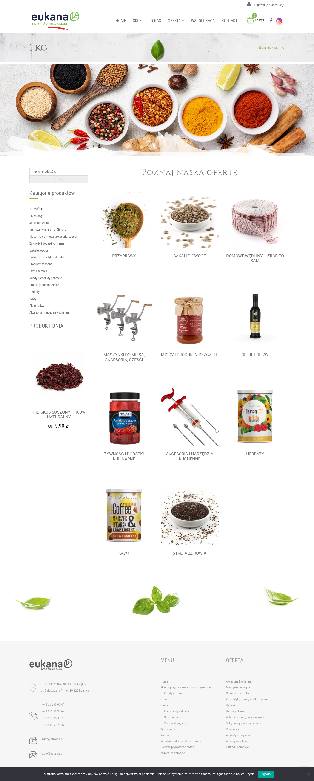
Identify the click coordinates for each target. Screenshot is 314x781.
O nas (164, 699)
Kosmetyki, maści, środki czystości (247, 699)
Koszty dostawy (174, 693)
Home (164, 681)
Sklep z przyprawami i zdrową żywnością (185, 687)
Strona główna (267, 47)
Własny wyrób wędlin (239, 741)
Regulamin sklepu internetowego (181, 741)
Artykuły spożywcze (238, 735)
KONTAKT (229, 20)
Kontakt (165, 735)
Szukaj (59, 179)
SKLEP (138, 20)
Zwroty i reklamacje (172, 753)
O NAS (156, 20)
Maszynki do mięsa (238, 687)
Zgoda (266, 774)
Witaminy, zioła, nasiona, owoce (246, 717)
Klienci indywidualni (176, 711)
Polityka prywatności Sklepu (178, 747)
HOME (121, 20)
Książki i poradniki (237, 747)
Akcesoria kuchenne (238, 681)
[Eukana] (57, 20)
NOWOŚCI (35, 209)
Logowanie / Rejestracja (269, 5)
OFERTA (174, 20)
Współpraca (168, 729)
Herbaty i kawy (235, 711)
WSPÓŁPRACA (203, 20)
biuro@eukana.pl (52, 753)
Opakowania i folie (237, 693)
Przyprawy (232, 729)
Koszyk (259, 20)
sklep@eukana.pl (52, 739)
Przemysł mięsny (175, 723)
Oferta (164, 705)
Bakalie (230, 705)
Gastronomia (172, 717)
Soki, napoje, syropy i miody (243, 723)
